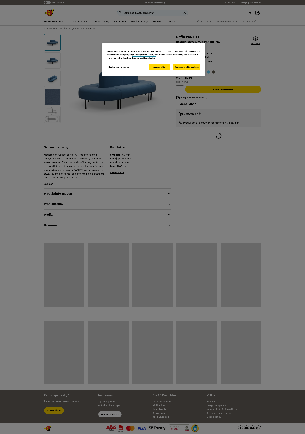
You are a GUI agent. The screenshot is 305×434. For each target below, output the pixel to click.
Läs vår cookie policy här (144, 58)
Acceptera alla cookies (187, 67)
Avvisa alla (159, 67)
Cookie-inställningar (119, 67)
